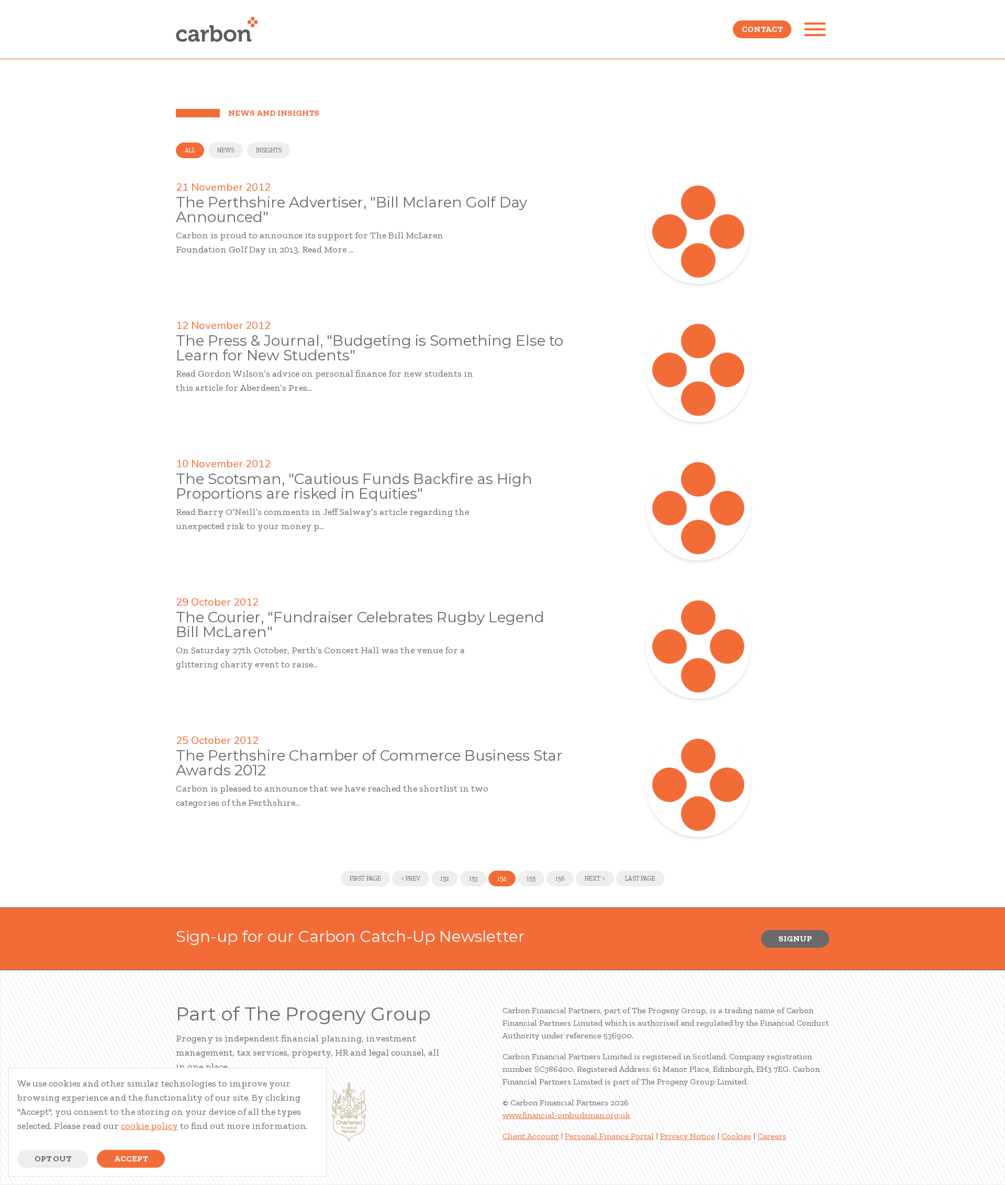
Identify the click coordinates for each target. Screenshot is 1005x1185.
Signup (795, 938)
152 (444, 878)
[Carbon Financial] (217, 29)
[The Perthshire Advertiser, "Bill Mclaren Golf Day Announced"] (698, 231)
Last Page (640, 878)
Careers (771, 1136)
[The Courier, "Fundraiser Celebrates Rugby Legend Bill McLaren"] (698, 646)
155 (531, 878)
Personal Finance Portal (609, 1136)
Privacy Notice (687, 1136)
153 (473, 878)
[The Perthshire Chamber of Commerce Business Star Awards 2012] (698, 784)
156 (560, 878)
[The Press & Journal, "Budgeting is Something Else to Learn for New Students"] (698, 369)
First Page (365, 878)
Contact (762, 29)
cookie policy (149, 1126)
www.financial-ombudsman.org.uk (566, 1115)
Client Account (530, 1136)
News (225, 150)
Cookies (736, 1136)
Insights (269, 150)
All (190, 150)
